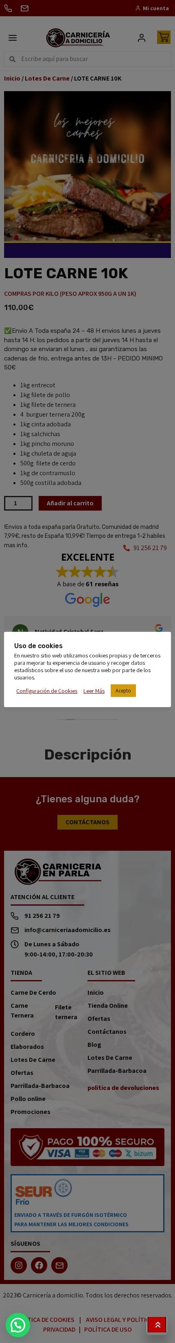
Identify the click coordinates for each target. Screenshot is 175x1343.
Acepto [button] (123, 690)
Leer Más (94, 690)
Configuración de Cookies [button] (46, 690)
